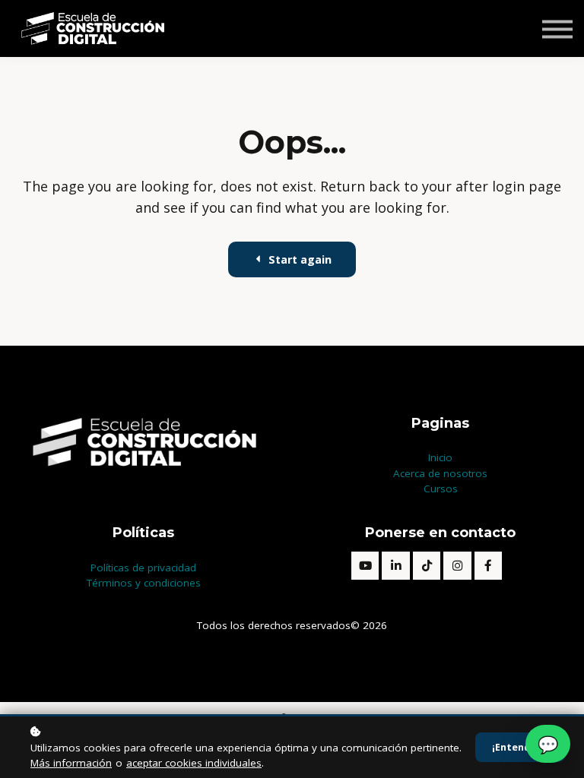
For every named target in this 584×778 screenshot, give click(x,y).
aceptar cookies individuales (194, 763)
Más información (71, 763)
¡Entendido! (520, 747)
